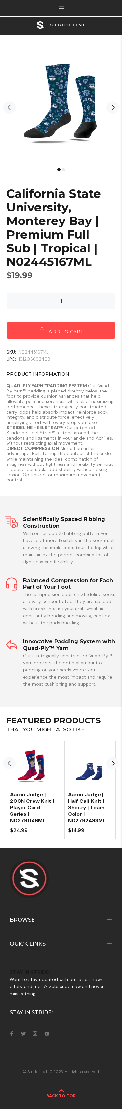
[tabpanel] (61, 104)
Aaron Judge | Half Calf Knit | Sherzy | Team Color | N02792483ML (87, 807)
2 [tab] (63, 169)
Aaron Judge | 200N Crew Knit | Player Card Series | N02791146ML (32, 807)
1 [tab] (59, 169)
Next (112, 107)
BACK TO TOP (61, 1095)
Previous (9, 107)
